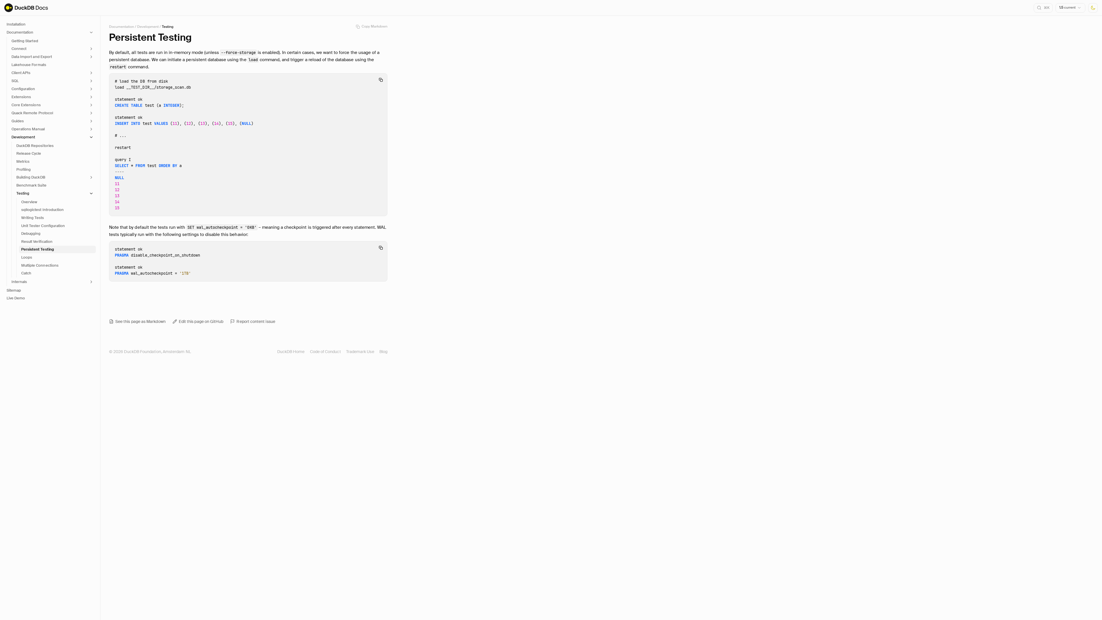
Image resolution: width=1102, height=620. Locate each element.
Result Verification (37, 241)
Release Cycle (28, 153)
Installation (16, 24)
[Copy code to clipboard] (381, 79)
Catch (26, 273)
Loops (26, 257)
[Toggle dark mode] (1093, 8)
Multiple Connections (40, 265)
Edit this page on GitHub (201, 321)
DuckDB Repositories (35, 145)
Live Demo (16, 298)
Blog (383, 351)
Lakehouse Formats (28, 64)
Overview (29, 201)
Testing (167, 26)
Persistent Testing (37, 249)
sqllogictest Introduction (42, 209)
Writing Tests (32, 217)
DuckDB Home (291, 351)
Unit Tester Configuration (43, 225)
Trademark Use (360, 351)
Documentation (121, 26)
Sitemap (14, 290)
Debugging (30, 233)
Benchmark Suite (31, 185)
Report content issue (255, 321)
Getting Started (24, 40)
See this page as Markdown (140, 321)
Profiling (23, 169)
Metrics (23, 161)
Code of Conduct (325, 351)
